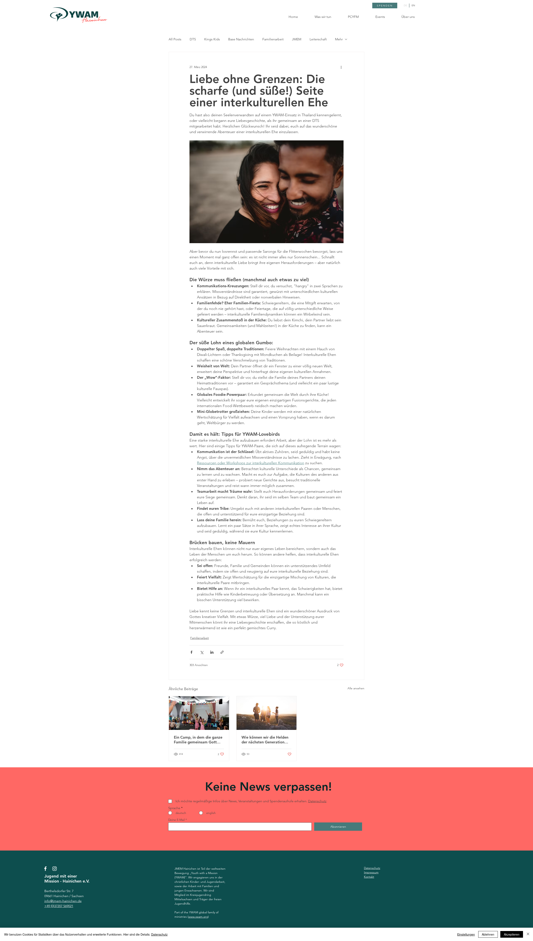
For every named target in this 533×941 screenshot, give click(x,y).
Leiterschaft (318, 39)
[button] (317, 17)
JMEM (296, 39)
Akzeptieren (511, 934)
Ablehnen (488, 934)
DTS (193, 39)
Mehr (339, 39)
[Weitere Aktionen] (341, 66)
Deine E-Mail (176, 819)
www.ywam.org (198, 917)
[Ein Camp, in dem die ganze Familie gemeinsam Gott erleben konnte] (199, 713)
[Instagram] (54, 869)
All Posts (175, 39)
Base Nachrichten (241, 39)
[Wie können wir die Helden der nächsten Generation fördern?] (267, 713)
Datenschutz (159, 934)
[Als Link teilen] (222, 652)
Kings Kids (212, 39)
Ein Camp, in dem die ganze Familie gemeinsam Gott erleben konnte (198, 739)
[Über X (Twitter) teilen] (202, 652)
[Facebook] (45, 869)
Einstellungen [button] (466, 934)
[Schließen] (528, 934)
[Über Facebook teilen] (191, 652)
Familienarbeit (273, 39)
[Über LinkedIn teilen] (212, 652)
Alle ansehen (355, 688)
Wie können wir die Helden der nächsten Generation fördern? (265, 739)
